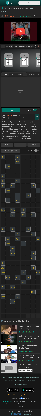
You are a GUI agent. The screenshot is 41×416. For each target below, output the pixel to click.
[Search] (38, 3)
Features (16, 377)
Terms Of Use (24, 377)
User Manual (32, 381)
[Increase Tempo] (11, 46)
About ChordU (7, 377)
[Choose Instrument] (24, 74)
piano (12, 74)
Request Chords (25, 370)
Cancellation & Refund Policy (14, 381)
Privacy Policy (34, 377)
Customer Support (21, 384)
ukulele (20, 74)
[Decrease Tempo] (3, 46)
